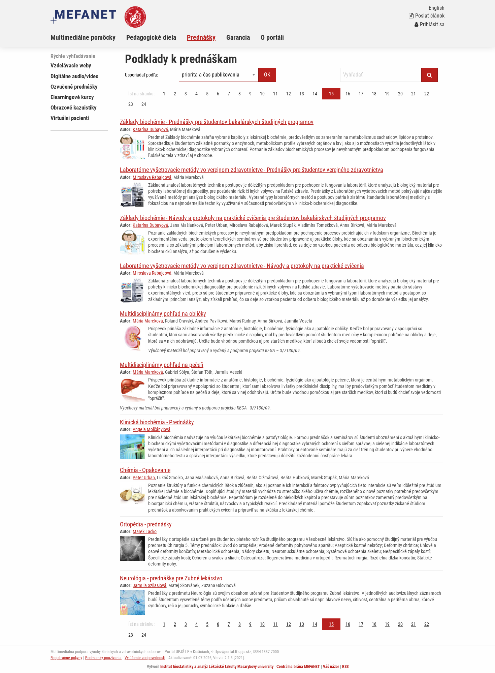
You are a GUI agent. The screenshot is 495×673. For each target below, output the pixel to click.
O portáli (272, 37)
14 (314, 93)
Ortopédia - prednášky (146, 524)
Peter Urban (144, 477)
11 (275, 93)
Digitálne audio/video (74, 76)
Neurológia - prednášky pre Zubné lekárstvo (171, 578)
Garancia (238, 37)
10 (262, 93)
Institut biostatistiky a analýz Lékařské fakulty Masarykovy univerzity (216, 666)
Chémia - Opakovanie (145, 469)
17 (361, 93)
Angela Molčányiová (151, 429)
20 (400, 93)
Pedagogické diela (151, 37)
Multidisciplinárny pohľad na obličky (163, 313)
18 (374, 93)
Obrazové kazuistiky (74, 107)
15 (331, 93)
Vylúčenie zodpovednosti (145, 657)
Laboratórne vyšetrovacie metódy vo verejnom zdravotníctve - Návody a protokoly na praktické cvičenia (242, 265)
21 (413, 93)
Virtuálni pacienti (70, 118)
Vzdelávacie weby (71, 65)
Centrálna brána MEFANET (298, 666)
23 (130, 104)
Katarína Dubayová (150, 129)
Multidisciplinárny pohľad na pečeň (161, 364)
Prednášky (201, 37)
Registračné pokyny (66, 657)
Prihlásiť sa (432, 24)
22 (426, 93)
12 (288, 93)
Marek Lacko (145, 531)
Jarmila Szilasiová (149, 585)
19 (387, 93)
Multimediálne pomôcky (83, 37)
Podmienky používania (103, 657)
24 (143, 104)
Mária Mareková (148, 321)
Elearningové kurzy (72, 97)
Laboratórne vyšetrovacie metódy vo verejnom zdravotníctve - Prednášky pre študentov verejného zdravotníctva (251, 169)
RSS (345, 666)
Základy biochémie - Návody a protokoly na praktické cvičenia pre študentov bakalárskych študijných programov (253, 217)
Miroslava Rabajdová (152, 177)
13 (301, 93)
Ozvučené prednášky (74, 86)
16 (347, 93)
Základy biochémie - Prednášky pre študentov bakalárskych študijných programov (217, 121)
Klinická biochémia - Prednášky (157, 422)
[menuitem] (88, 37)
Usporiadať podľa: (141, 75)
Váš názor (331, 666)
